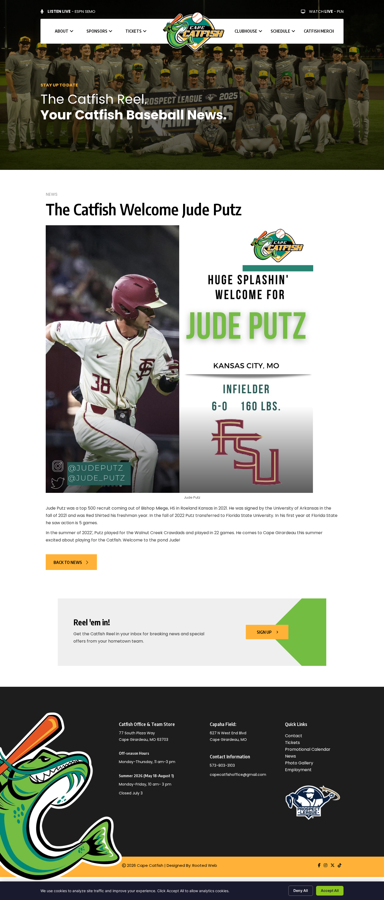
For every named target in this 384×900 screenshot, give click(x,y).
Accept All (330, 890)
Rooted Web (204, 865)
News (51, 194)
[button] (71, 31)
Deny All (300, 890)
